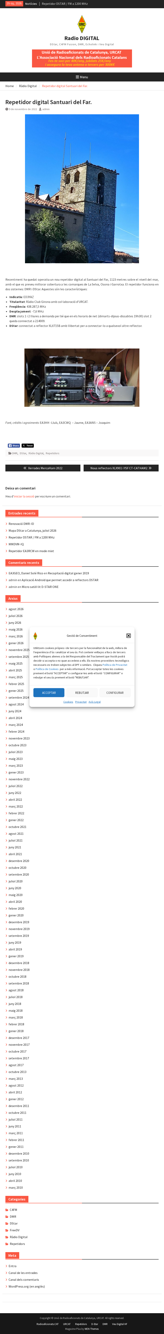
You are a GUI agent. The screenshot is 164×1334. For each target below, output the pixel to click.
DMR (14, 453)
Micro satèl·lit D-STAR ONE (40, 587)
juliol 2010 (16, 1167)
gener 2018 (16, 1031)
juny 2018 (15, 1004)
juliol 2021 (16, 840)
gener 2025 (16, 691)
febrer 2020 (16, 908)
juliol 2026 (16, 616)
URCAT (67, 1324)
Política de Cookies (47, 669)
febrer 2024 (16, 731)
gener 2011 (16, 1147)
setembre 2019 (19, 936)
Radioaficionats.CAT (48, 1324)
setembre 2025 (19, 657)
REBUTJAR (82, 692)
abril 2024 (15, 718)
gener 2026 (16, 643)
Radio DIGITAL (81, 38)
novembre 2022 (19, 779)
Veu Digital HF (119, 1324)
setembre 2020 (19, 874)
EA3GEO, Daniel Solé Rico (26, 573)
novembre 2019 (19, 929)
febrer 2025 (16, 684)
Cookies (68, 702)
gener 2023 (16, 772)
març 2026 (16, 636)
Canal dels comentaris (24, 1280)
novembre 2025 (19, 650)
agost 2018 (16, 990)
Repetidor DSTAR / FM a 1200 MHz (32, 537)
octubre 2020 (17, 868)
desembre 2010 (19, 1153)
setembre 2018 (19, 983)
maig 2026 (16, 629)
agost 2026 (16, 609)
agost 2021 (16, 834)
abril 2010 (15, 1181)
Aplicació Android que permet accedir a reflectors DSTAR (60, 580)
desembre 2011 (19, 1106)
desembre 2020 (19, 861)
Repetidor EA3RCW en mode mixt (31, 551)
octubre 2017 (17, 1051)
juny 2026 (15, 623)
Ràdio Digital (36, 453)
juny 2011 (15, 1126)
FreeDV (14, 1230)
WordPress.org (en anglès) (27, 1286)
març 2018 (16, 1017)
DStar (23, 453)
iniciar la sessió (24, 496)
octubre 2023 (17, 745)
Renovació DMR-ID (54, 4)
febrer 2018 (16, 1024)
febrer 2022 (16, 813)
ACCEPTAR (49, 692)
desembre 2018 (19, 963)
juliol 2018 (16, 997)
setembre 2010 (19, 1160)
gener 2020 (16, 915)
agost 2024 (16, 704)
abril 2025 (15, 670)
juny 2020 (15, 888)
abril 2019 (15, 949)
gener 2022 (16, 820)
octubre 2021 (17, 827)
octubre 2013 (17, 1072)
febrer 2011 (16, 1140)
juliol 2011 (16, 1119)
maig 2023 (16, 759)
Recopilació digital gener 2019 (68, 573)
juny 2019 (15, 942)
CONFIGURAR (115, 692)
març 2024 (16, 725)
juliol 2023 (16, 752)
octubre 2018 (17, 976)
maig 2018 (16, 1011)
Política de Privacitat (115, 665)
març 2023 (16, 765)
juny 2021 (15, 847)
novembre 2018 (19, 970)
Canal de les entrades (23, 1273)
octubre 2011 (17, 1113)
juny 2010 (15, 1174)
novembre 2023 (19, 738)
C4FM (13, 1210)
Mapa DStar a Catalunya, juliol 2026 (32, 530)
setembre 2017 (19, 1058)
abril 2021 (15, 854)
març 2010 (16, 1187)
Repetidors (52, 453)
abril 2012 (15, 1092)
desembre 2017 (19, 1038)
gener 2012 (16, 1099)
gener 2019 (16, 956)
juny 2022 (15, 793)
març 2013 (16, 1079)
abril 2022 (15, 800)
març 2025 (16, 677)
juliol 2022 (16, 786)
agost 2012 (16, 1085)
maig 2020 (16, 895)
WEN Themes (92, 1329)
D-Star (94, 1324)
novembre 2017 (19, 1045)
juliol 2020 (16, 881)
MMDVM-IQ (16, 544)
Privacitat (81, 702)
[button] (129, 636)
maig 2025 (16, 663)
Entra (12, 1266)
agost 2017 (16, 1065)
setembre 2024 (19, 697)
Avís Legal (95, 702)
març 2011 (16, 1133)
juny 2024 (15, 711)
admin (46, 109)
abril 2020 (15, 902)
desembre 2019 (19, 922)
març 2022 (16, 806)
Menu (84, 77)
